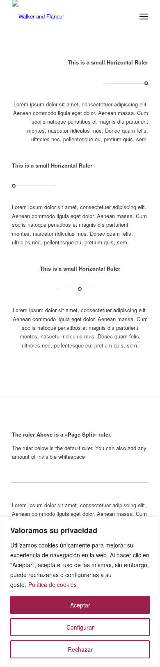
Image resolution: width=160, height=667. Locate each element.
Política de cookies (52, 584)
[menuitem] (143, 16)
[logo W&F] (66, 16)
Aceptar (80, 605)
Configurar (80, 627)
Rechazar (80, 649)
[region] (80, 592)
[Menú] (143, 16)
